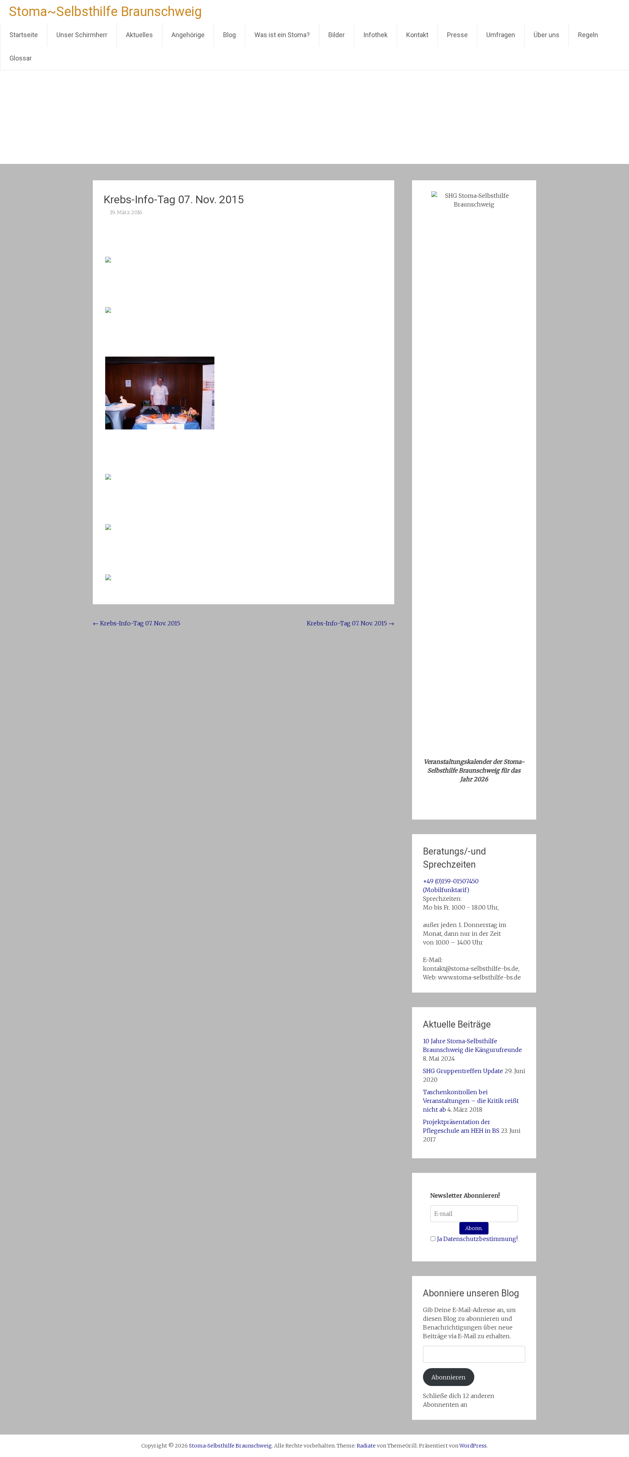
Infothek (375, 35)
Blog (229, 35)
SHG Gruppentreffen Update (463, 1071)
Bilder (336, 35)
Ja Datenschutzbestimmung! (477, 1238)
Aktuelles (139, 35)
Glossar (20, 58)
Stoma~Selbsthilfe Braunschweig (105, 11)
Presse (457, 35)
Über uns (546, 35)
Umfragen (500, 35)
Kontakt (417, 35)
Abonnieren (448, 1377)
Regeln (588, 35)
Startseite (23, 35)
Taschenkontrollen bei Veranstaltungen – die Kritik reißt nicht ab (471, 1100)
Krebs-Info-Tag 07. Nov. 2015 (136, 623)
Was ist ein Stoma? (282, 35)
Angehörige (188, 35)
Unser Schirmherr (81, 35)
